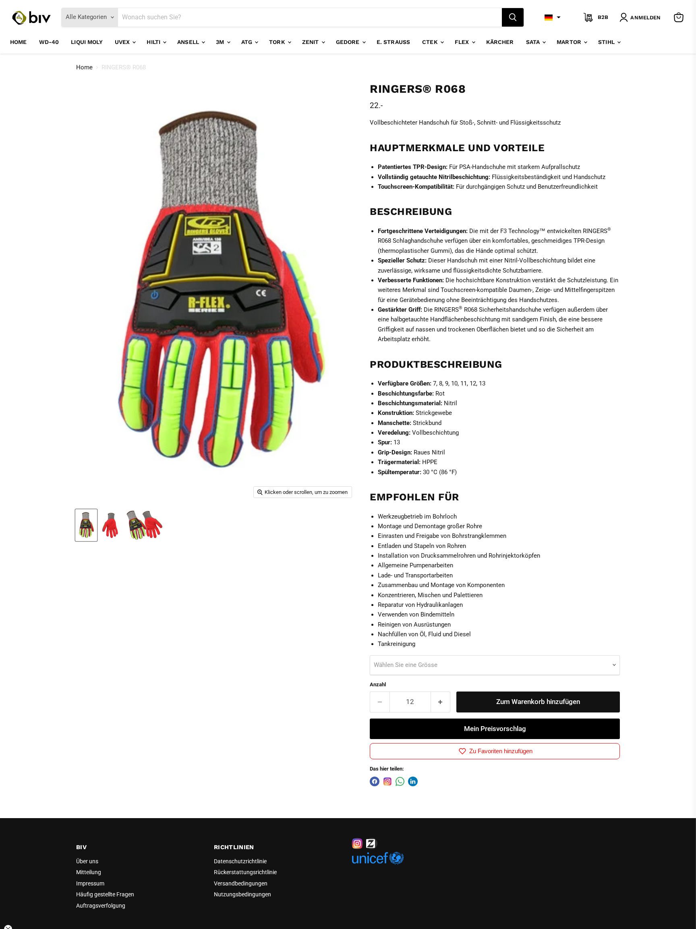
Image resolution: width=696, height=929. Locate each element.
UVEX (123, 42)
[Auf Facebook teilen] (374, 781)
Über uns (87, 861)
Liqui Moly (86, 42)
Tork (278, 42)
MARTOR (570, 42)
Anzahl (378, 684)
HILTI (154, 42)
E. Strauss (393, 42)
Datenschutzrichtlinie (240, 861)
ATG (247, 42)
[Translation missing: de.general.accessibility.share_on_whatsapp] (400, 781)
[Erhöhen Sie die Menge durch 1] (441, 702)
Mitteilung (88, 872)
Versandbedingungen (240, 883)
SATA (534, 42)
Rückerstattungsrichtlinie (245, 872)
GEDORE (348, 42)
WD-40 (49, 42)
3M (221, 42)
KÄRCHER (500, 42)
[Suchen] (513, 17)
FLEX (463, 42)
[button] (553, 17)
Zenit (311, 42)
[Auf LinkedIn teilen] (413, 781)
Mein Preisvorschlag (495, 729)
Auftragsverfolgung (100, 905)
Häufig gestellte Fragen (105, 894)
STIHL (607, 42)
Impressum (90, 883)
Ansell (189, 42)
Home (18, 42)
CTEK (430, 42)
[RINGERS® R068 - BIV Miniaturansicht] (86, 525)
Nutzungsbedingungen (242, 894)
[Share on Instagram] (387, 781)
